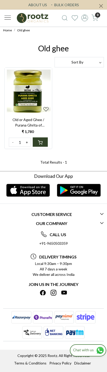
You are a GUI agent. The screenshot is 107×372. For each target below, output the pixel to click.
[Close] (101, 6)
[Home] (32, 18)
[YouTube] (64, 292)
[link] (64, 18)
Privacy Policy (60, 363)
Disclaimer (82, 363)
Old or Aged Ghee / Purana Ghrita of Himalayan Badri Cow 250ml (28, 122)
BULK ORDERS (66, 5)
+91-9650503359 (53, 243)
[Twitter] (53, 292)
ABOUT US (37, 5)
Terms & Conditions (30, 363)
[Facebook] (43, 292)
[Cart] (40, 142)
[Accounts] (85, 18)
